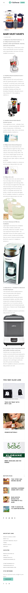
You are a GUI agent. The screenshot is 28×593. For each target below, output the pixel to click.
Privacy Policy (7, 544)
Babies (7, 29)
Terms (5, 542)
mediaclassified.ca (8, 553)
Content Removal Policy (10, 540)
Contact (5, 546)
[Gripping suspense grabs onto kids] (6, 490)
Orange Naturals (11, 432)
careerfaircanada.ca (9, 559)
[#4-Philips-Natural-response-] (14, 173)
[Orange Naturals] (14, 421)
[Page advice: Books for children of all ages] (6, 499)
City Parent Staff (7, 37)
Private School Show (9, 536)
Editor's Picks (14, 398)
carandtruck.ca (7, 557)
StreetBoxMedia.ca (8, 563)
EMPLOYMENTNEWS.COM (9, 567)
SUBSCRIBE (22, 2)
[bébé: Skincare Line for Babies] (14, 450)
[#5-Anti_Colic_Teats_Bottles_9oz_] (14, 141)
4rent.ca (5, 555)
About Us (6, 538)
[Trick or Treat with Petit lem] (14, 391)
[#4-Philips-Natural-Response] (7, 173)
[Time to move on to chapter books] (6, 509)
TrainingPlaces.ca (8, 565)
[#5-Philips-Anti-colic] (7, 141)
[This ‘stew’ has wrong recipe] (6, 481)
